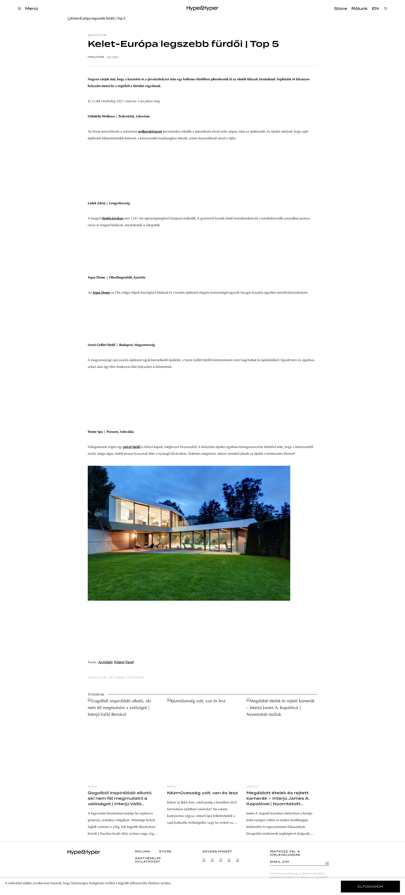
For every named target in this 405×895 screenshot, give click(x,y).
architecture (97, 35)
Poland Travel (124, 662)
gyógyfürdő (135, 678)
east (111, 678)
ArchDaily (105, 662)
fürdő (120, 678)
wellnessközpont (150, 131)
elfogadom (370, 886)
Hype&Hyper (96, 57)
